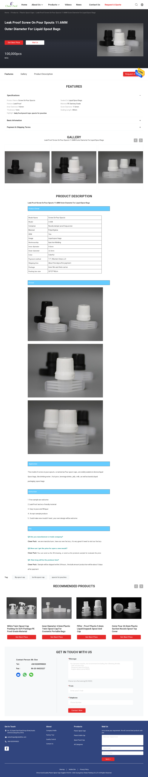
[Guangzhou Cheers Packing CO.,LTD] (11, 4)
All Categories (78, 744)
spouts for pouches (59, 577)
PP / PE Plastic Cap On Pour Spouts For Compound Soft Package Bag (55, 629)
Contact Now (76, 710)
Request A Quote (133, 74)
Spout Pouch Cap (79, 740)
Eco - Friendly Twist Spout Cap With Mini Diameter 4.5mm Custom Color (126, 629)
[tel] (38, 675)
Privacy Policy (84, 769)
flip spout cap (20, 577)
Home (7, 13)
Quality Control (51, 739)
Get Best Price (14, 42)
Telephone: (73, 698)
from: (71, 686)
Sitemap (62, 769)
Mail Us (35, 42)
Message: (73, 659)
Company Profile (51, 730)
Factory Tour (50, 735)
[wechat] (31, 675)
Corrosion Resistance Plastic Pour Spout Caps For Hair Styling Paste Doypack (21, 629)
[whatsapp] (25, 675)
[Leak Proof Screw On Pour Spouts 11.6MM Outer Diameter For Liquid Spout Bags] (120, 40)
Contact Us (49, 744)
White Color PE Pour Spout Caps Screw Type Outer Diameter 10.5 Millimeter (89, 629)
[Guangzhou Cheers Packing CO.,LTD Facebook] (7, 749)
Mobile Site (72, 769)
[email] (18, 675)
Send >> (108, 759)
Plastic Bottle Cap (79, 735)
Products (14, 13)
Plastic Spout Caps (27, 13)
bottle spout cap (38, 577)
